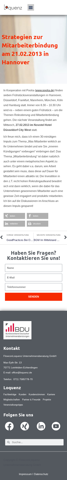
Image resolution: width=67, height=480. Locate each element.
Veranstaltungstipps (13, 404)
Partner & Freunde (31, 399)
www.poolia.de (45, 90)
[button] (30, 7)
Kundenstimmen (37, 394)
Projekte (47, 399)
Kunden (22, 394)
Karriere (51, 394)
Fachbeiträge (9, 394)
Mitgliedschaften (11, 399)
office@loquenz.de (22, 372)
